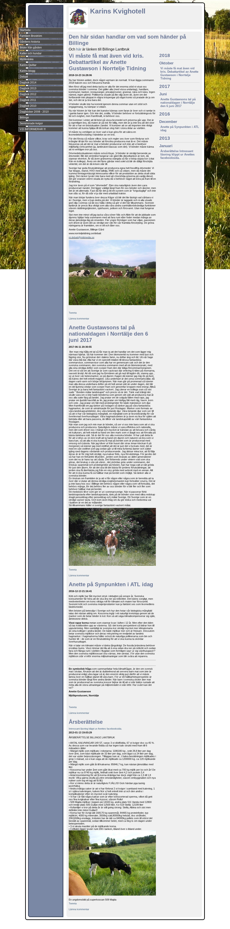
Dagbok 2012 (28, 94)
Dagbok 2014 (28, 82)
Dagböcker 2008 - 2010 (34, 111)
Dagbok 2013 (28, 88)
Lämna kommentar (79, 318)
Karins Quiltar (28, 65)
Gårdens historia (30, 41)
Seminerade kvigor (31, 123)
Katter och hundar (31, 53)
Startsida (25, 30)
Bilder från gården (31, 47)
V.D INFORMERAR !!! (33, 129)
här (78, 49)
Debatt (24, 76)
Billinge (24, 117)
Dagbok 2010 (28, 105)
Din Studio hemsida (194, 925)
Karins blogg (27, 70)
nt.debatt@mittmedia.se (81, 237)
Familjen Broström (31, 35)
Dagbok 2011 (28, 100)
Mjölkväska (26, 59)
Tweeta (73, 312)
